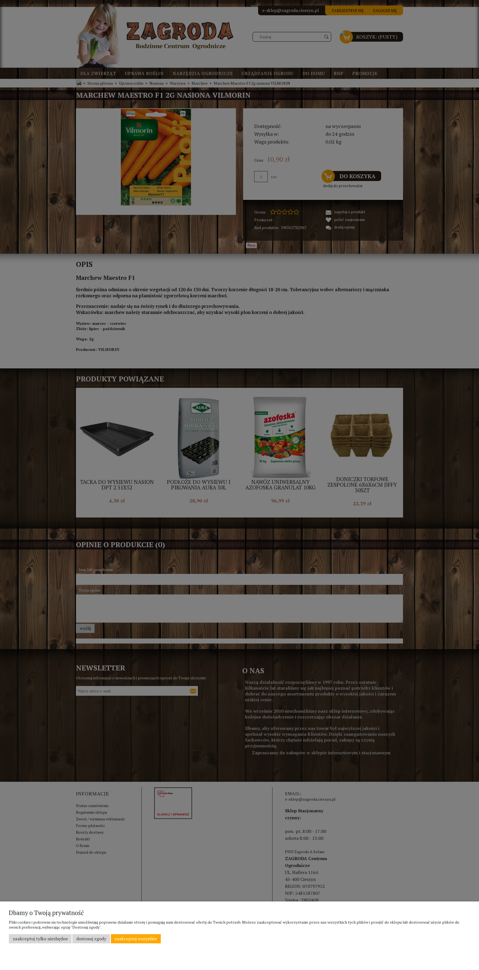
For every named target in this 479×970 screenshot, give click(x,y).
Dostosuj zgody (91, 939)
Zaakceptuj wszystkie (135, 939)
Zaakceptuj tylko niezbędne (40, 939)
